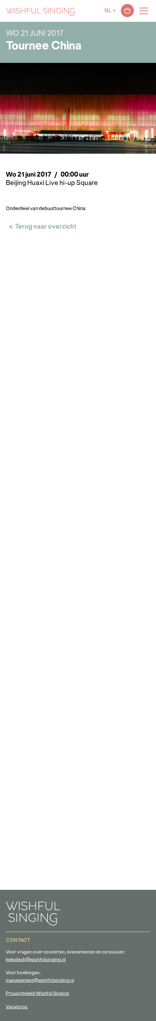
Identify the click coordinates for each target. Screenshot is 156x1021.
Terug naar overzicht (46, 227)
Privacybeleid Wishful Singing (37, 994)
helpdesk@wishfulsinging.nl (36, 960)
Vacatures (17, 1007)
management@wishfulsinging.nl (40, 980)
